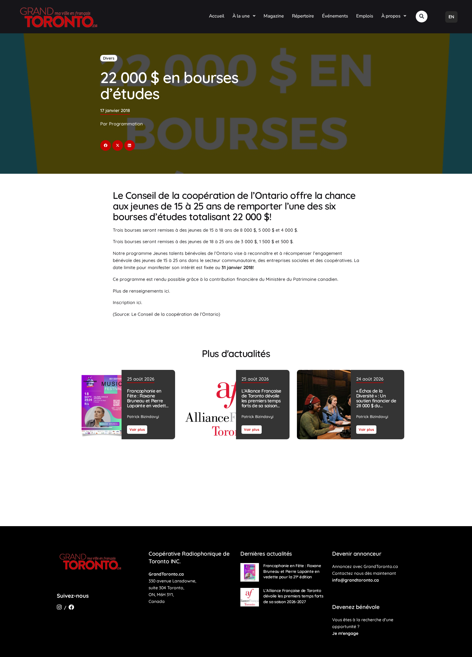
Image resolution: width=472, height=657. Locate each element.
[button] (421, 16)
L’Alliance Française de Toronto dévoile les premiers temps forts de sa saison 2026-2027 (261, 400)
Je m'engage (345, 633)
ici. (167, 291)
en (451, 16)
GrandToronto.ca (166, 574)
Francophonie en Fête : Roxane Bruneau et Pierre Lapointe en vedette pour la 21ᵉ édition (147, 400)
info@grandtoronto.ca (355, 580)
